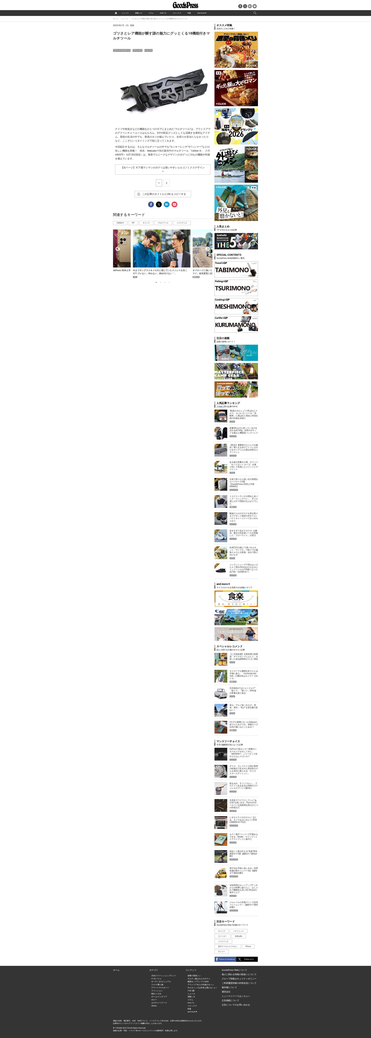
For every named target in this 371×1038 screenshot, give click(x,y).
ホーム (115, 19)
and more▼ (202, 13)
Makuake (238, 936)
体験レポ (138, 13)
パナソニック (238, 931)
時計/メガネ (156, 994)
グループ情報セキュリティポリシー (239, 978)
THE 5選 (191, 991)
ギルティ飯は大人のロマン (199, 979)
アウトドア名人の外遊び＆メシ (201, 985)
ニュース (125, 13)
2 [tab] (160, 282)
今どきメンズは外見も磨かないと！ (203, 988)
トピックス (176, 13)
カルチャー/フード (159, 1003)
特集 (189, 13)
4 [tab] (169, 282)
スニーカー (222, 936)
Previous (116, 248)
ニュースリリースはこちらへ (236, 996)
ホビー (154, 1000)
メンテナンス (182, 223)
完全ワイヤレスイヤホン (227, 946)
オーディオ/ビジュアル (161, 981)
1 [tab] (156, 282)
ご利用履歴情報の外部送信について (239, 983)
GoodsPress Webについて (234, 970)
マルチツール (163, 223)
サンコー (221, 951)
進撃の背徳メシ (194, 976)
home (116, 13)
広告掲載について (230, 1000)
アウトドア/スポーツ (122, 50)
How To (163, 13)
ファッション (157, 991)
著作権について (229, 987)
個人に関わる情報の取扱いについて (239, 974)
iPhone (248, 946)
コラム (151, 13)
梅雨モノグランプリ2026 (198, 981)
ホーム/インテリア (159, 997)
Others (154, 1006)
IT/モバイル (156, 979)
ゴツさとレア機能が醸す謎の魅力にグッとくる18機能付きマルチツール (159, 19)
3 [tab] (164, 282)
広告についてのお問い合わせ (236, 1005)
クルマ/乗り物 (157, 985)
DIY (133, 223)
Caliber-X (120, 223)
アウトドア (137, 50)
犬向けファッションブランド (163, 976)
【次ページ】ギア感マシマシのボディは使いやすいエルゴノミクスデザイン (163, 169)
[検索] (255, 13)
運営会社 (226, 991)
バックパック (223, 941)
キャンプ (146, 223)
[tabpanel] (163, 254)
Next (206, 248)
